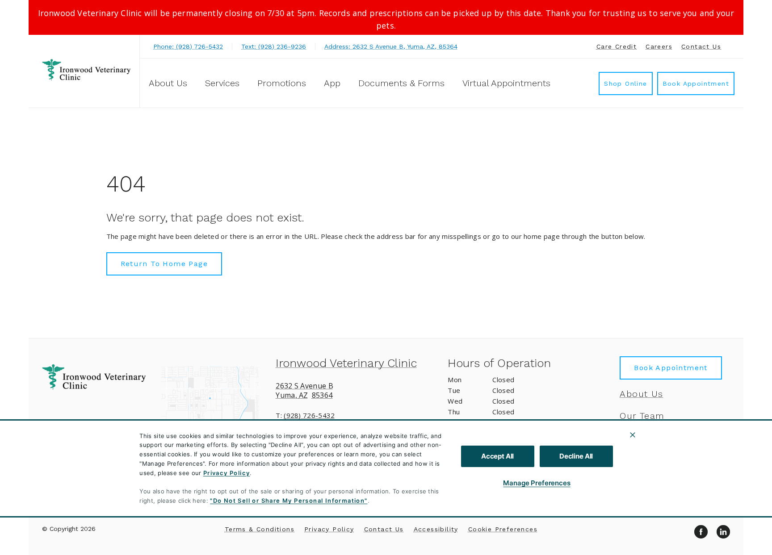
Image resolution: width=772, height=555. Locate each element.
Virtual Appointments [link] (506, 83)
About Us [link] (641, 394)
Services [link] (222, 83)
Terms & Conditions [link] (259, 529)
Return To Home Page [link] (164, 263)
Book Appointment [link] (696, 83)
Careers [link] (659, 46)
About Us (168, 83)
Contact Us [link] (701, 46)
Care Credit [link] (616, 46)
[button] (214, 399)
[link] (86, 70)
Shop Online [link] (625, 83)
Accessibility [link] (436, 529)
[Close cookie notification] (632, 435)
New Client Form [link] (659, 481)
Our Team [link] (642, 416)
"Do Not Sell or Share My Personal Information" (288, 500)
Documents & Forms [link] (401, 83)
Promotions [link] (281, 83)
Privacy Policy (226, 472)
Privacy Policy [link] (329, 529)
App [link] (332, 83)
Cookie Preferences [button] (502, 529)
